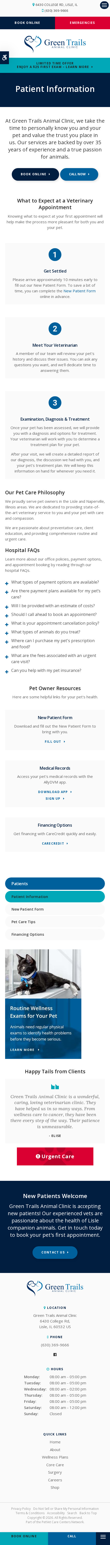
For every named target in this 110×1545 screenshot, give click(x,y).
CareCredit (53, 844)
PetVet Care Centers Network (63, 1522)
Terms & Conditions (30, 1513)
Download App (53, 792)
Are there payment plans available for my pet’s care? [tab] (56, 594)
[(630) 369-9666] (79, 174)
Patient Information (30, 896)
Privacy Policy (21, 1509)
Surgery (55, 1472)
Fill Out (53, 742)
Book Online (27, 23)
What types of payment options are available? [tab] (55, 582)
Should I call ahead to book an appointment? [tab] (54, 614)
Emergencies (82, 23)
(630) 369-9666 (56, 10)
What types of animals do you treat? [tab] (45, 632)
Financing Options (28, 934)
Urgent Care (57, 1156)
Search (72, 1513)
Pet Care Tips (23, 921)
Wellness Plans (55, 1457)
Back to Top (88, 1513)
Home (55, 1441)
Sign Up (53, 799)
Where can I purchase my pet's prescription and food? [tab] (53, 644)
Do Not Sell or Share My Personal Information (66, 1509)
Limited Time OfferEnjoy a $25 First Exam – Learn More (53, 65)
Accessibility (56, 1513)
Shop (55, 1487)
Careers (55, 1479)
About (55, 1449)
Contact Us (53, 1252)
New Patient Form (79, 290)
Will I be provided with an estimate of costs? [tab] (53, 606)
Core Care (55, 1464)
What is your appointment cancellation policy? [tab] (55, 623)
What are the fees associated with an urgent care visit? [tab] (53, 658)
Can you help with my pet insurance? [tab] (46, 670)
